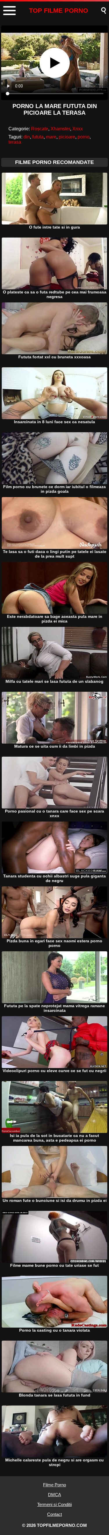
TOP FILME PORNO (58, 10)
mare (51, 136)
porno (84, 136)
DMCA (54, 1494)
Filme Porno (54, 1484)
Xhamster (60, 128)
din (27, 136)
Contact (54, 1514)
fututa (38, 136)
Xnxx (77, 128)
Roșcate (39, 128)
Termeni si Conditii (54, 1504)
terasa (14, 142)
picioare (67, 136)
